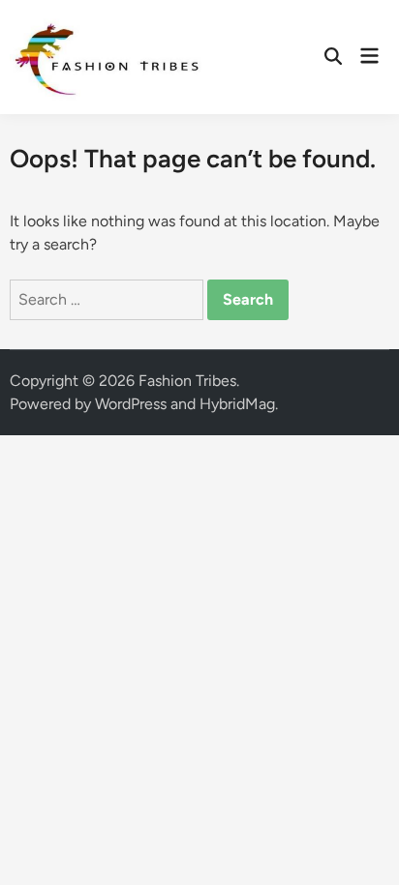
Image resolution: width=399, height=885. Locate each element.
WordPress (131, 404)
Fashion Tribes (187, 380)
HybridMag (237, 404)
